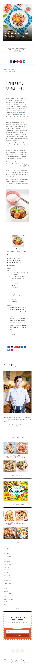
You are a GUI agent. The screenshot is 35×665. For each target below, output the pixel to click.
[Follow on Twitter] (12, 347)
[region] (17, 22)
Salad (6, 39)
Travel (5, 604)
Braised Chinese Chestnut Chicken (10, 70)
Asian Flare (7, 548)
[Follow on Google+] (15, 347)
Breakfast (6, 553)
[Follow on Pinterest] (20, 61)
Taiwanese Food (8, 599)
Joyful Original (27, 662)
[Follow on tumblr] (25, 347)
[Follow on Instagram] (17, 61)
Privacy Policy (8, 662)
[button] (17, 22)
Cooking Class (7, 561)
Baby (5, 551)
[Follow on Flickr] (12, 350)
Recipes (11, 39)
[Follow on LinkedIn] (24, 61)
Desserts (6, 567)
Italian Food (7, 575)
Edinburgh (6, 569)
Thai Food (6, 602)
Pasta (5, 588)
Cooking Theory (8, 564)
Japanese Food (8, 578)
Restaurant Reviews (9, 594)
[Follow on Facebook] (11, 61)
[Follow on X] (14, 61)
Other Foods (7, 583)
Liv (6, 71)
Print (18, 248)
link (20, 112)
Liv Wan (15, 31)
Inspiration (6, 572)
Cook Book (6, 559)
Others (5, 586)
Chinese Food (7, 556)
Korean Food (7, 580)
